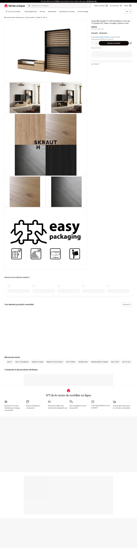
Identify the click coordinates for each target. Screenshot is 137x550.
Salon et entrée (11, 17)
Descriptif (94, 33)
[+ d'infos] (100, 48)
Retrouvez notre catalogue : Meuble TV (17, 277)
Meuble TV (39, 17)
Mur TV (45, 17)
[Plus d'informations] (112, 39)
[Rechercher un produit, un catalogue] (29, 6)
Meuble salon (20, 17)
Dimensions (103, 33)
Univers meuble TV (30, 17)
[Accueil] (5, 17)
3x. (98, 48)
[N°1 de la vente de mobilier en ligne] (14, 6)
